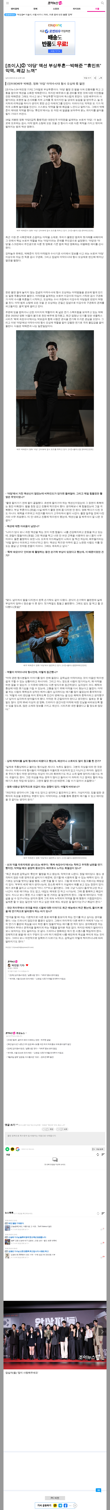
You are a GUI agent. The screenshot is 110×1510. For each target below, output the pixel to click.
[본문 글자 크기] (100, 78)
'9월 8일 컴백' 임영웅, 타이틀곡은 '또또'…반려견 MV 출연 (31, 1057)
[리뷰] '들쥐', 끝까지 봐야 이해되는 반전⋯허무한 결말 (29, 1039)
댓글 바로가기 (98, 1490)
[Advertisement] (55, 276)
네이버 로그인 (7, 1149)
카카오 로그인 (12, 1149)
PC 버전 (55, 1498)
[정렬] (103, 1213)
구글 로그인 (18, 1149)
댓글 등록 (99, 1149)
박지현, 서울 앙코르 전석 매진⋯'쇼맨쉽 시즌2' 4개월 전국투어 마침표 (37, 979)
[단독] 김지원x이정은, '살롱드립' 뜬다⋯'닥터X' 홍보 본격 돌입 (34, 975)
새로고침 (26, 1033)
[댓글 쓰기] (87, 78)
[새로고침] (98, 1213)
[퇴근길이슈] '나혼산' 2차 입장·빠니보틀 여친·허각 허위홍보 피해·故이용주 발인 (39, 1044)
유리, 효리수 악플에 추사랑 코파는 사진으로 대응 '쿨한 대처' (44, 14)
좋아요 (27, 965)
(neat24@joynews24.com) (24, 947)
